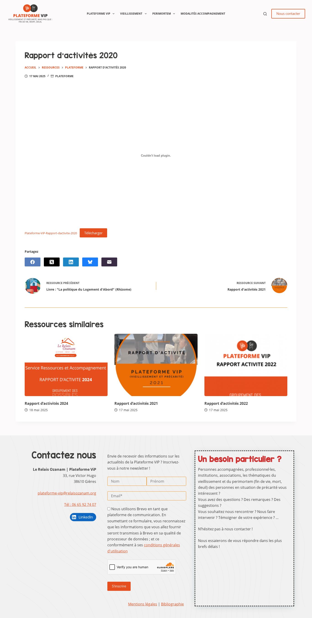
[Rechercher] (265, 14)
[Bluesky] (90, 262)
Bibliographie (172, 604)
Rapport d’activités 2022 (226, 403)
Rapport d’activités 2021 (136, 403)
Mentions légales (142, 604)
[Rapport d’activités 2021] (155, 365)
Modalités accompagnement (203, 14)
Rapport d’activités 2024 (46, 403)
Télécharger (93, 233)
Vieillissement (131, 14)
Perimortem (161, 14)
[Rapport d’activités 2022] (245, 365)
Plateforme (64, 76)
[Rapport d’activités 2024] (66, 365)
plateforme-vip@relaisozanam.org (67, 493)
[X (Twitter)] (52, 262)
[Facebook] (32, 262)
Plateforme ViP (98, 14)
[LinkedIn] (71, 262)
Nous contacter (288, 13)
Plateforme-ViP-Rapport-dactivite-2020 (51, 233)
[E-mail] (109, 262)
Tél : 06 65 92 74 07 (80, 504)
